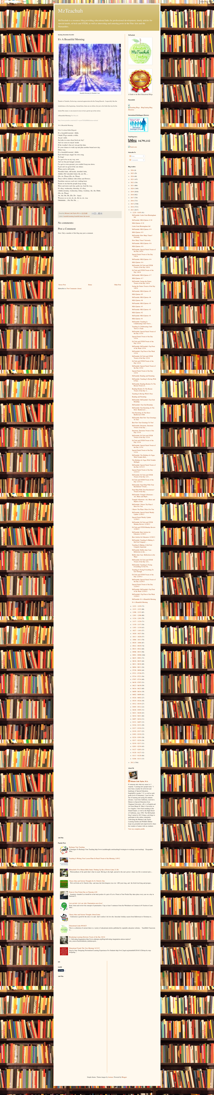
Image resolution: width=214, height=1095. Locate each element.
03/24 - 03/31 (137, 725)
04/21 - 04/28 (137, 713)
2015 (132, 204)
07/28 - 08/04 (137, 670)
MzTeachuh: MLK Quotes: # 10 (142, 220)
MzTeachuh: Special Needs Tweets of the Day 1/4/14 (144, 250)
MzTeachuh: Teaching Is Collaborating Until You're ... (142, 323)
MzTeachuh (70, 10)
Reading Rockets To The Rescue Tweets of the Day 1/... (142, 390)
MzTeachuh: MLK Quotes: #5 (141, 291)
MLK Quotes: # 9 (137, 232)
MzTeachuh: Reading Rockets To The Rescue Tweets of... (144, 385)
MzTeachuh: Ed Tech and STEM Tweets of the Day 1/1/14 (142, 436)
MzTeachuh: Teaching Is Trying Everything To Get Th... (142, 566)
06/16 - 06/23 (137, 688)
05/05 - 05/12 (137, 707)
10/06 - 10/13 (137, 640)
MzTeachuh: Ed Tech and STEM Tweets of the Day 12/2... (142, 561)
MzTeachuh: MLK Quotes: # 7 (141, 275)
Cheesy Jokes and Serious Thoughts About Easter (84, 914)
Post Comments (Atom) (74, 288)
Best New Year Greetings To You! (143, 422)
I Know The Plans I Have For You (143, 509)
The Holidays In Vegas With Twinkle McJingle (144, 461)
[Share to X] (97, 213)
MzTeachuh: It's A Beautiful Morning (144, 599)
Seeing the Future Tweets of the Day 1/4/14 (143, 287)
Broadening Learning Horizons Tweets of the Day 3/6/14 (87, 937)
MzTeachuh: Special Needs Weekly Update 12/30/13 (143, 513)
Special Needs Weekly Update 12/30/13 (141, 518)
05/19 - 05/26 (137, 701)
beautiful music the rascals (82, 216)
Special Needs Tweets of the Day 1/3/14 (142, 337)
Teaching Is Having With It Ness (142, 394)
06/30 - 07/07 (137, 682)
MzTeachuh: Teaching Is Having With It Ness (144, 380)
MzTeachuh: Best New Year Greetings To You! (144, 419)
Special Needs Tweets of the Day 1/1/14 (142, 451)
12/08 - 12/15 (137, 612)
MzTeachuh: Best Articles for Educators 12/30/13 (141, 533)
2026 (132, 170)
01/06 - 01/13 (137, 759)
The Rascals (74, 116)
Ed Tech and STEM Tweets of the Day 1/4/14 (143, 271)
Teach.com (133, 147)
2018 (132, 195)
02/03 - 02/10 (137, 746)
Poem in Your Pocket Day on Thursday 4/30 (83, 892)
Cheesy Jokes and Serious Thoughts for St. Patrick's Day (87, 881)
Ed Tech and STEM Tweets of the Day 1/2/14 (143, 362)
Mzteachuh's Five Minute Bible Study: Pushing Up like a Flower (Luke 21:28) (94, 870)
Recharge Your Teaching (77, 847)
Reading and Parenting (139, 397)
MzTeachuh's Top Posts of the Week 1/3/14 (143, 352)
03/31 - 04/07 (137, 722)
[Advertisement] (74, 995)
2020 (132, 188)
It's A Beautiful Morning (140, 602)
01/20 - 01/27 (137, 752)
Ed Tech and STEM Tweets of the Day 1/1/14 (143, 441)
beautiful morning (69, 216)
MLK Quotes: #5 (137, 294)
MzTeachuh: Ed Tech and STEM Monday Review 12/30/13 (142, 523)
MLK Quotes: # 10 (138, 223)
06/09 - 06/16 (137, 691)
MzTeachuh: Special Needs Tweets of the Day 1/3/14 (144, 332)
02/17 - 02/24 (137, 740)
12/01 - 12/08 (137, 615)
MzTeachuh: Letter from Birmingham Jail (144, 216)
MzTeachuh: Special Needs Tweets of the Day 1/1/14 (144, 446)
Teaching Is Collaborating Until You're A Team (142, 327)
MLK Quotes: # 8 (137, 246)
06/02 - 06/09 (137, 694)
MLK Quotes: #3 (137, 306)
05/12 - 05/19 (137, 704)
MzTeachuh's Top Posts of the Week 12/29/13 (143, 595)
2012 (132, 762)
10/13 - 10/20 (137, 637)
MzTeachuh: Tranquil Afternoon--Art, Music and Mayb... (143, 496)
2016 (132, 201)
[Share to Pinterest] (101, 213)
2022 (132, 182)
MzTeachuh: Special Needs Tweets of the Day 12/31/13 (144, 466)
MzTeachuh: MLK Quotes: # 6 (141, 259)
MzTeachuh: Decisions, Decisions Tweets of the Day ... (142, 426)
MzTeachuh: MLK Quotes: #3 (141, 303)
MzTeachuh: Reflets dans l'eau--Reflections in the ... (142, 551)
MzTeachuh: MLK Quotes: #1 (141, 316)
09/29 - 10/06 (137, 643)
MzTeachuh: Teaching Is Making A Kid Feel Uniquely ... (143, 541)
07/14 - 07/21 (137, 676)
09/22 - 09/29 (137, 646)
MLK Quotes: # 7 (137, 278)
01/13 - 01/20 (137, 755)
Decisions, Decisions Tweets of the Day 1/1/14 (143, 432)
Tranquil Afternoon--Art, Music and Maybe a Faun (143, 500)
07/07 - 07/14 (137, 679)
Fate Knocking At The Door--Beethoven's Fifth (141, 414)
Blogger (124, 1077)
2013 (132, 210)
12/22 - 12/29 (137, 606)
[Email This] (93, 213)
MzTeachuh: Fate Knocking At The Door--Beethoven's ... (143, 409)
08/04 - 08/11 (137, 667)
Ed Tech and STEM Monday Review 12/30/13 (143, 528)
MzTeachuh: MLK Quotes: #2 (141, 309)
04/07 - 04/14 (137, 719)
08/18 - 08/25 (137, 661)
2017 (132, 198)
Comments (134, 160)
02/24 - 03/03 (137, 737)
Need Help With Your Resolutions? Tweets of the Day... (143, 491)
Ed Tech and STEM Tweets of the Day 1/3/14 (143, 342)
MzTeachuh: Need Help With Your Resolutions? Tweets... (143, 486)
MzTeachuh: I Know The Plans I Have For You (142, 505)
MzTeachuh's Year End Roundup (142, 405)
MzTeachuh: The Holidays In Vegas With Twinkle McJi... (143, 456)
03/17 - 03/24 (137, 728)
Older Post (117, 285)
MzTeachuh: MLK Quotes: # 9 (141, 229)
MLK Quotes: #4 (137, 300)
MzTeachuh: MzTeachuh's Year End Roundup (143, 401)
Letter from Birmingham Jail (141, 226)
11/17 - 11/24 (137, 621)
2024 (132, 176)
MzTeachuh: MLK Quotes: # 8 (141, 243)
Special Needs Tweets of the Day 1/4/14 (142, 255)
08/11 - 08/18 (137, 664)
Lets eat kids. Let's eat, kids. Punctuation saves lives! (86, 903)
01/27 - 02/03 (137, 749)
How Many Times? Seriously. (141, 240)
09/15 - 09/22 (137, 649)
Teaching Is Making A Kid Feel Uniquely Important (142, 546)
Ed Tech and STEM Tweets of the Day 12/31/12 (143, 481)
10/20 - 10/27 (137, 633)
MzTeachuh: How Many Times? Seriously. (142, 236)
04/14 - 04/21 (137, 716)
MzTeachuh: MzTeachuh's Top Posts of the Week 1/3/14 (143, 347)
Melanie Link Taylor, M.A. (139, 781)
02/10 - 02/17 (137, 743)
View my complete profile (136, 829)
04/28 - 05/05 (137, 710)
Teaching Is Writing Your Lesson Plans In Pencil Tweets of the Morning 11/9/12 (94, 858)
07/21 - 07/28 (137, 673)
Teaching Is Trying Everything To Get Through (143, 571)
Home (90, 285)
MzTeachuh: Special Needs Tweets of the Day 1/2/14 (144, 367)
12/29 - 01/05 (137, 212)
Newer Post (62, 285)
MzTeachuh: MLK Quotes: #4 (141, 297)
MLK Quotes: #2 (137, 312)
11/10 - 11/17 (137, 624)
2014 (132, 207)
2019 (132, 192)
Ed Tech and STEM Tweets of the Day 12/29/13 (143, 576)
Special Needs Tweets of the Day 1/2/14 (142, 372)
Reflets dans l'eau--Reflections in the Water (143, 556)
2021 (132, 185)
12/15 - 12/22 (137, 609)
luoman (110, 1077)
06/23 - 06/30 (137, 685)
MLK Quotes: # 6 (137, 262)
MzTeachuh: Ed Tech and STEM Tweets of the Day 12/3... (142, 476)
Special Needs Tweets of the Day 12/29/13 (142, 585)
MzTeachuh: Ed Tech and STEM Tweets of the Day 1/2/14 (142, 357)
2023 (132, 179)
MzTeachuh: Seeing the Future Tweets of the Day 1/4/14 (141, 282)
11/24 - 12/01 (137, 618)
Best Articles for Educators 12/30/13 (143, 537)
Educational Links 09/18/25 (78, 926)
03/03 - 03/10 (137, 734)
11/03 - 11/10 (137, 627)
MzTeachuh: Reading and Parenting (143, 376)
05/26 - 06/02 (137, 698)
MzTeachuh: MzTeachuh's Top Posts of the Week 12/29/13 (143, 590)
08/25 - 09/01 (137, 658)
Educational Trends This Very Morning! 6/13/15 (84, 948)
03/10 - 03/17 (137, 731)
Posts (133, 156)
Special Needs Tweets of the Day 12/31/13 (142, 471)
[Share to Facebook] (99, 213)
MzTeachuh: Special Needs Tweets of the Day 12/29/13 (144, 580)
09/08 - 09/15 (137, 652)
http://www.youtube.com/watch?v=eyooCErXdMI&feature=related (78, 120)
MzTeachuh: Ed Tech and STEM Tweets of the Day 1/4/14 (142, 266)
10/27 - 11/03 (137, 630)
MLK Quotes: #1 (137, 319)
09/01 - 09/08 (137, 655)
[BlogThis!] (95, 213)
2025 (132, 173)
